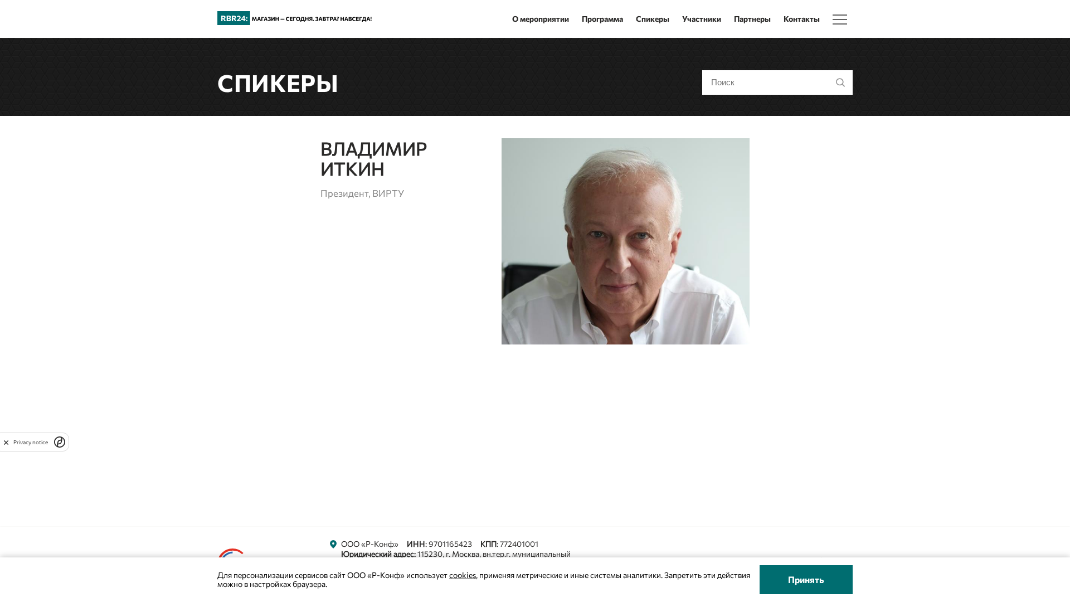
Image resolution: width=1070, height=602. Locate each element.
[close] (6, 442)
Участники (701, 18)
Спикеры (652, 18)
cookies (462, 575)
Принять (806, 579)
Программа (602, 18)
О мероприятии (540, 18)
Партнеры (752, 18)
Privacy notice (30, 442)
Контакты (802, 18)
